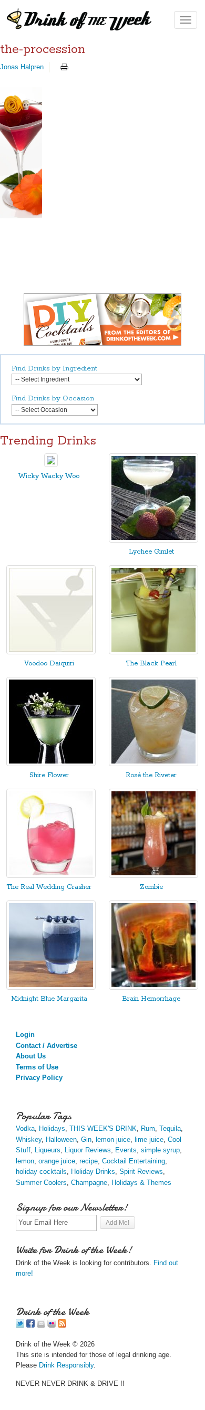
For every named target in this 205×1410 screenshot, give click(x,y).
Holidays (52, 1128)
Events (126, 1150)
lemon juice (113, 1139)
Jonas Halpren (22, 67)
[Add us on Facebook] (30, 1325)
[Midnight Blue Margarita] (51, 987)
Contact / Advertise (46, 1045)
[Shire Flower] (51, 764)
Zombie (151, 887)
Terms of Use (37, 1067)
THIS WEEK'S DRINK (103, 1128)
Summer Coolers (41, 1182)
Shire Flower (49, 775)
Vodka (25, 1128)
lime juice (149, 1139)
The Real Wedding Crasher (48, 887)
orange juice (56, 1161)
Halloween (61, 1139)
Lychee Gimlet (151, 551)
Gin (86, 1139)
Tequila (170, 1128)
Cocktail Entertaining (133, 1161)
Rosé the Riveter (151, 775)
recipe (88, 1161)
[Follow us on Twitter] (20, 1325)
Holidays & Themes (141, 1182)
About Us (31, 1056)
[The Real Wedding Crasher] (51, 875)
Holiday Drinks (93, 1171)
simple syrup (160, 1150)
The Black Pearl (151, 663)
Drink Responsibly (66, 1365)
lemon (25, 1161)
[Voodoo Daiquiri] (51, 652)
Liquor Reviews (88, 1150)
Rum (148, 1128)
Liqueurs (47, 1150)
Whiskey (29, 1139)
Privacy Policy (39, 1078)
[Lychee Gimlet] (153, 540)
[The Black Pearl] (153, 652)
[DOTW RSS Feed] (62, 1325)
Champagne (89, 1182)
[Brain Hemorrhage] (153, 987)
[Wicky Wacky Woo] (51, 465)
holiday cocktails (41, 1171)
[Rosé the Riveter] (153, 764)
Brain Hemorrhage (151, 998)
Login (25, 1034)
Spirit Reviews (141, 1171)
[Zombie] (153, 875)
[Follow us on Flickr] (51, 1325)
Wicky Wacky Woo (48, 476)
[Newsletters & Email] (41, 1325)
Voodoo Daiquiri (49, 663)
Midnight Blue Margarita (49, 998)
